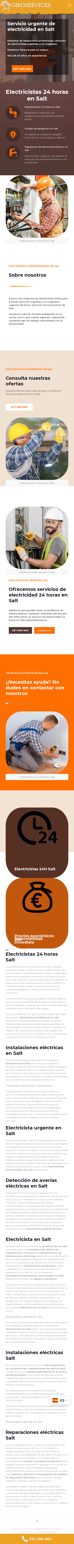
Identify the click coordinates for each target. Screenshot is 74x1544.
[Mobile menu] (69, 5)
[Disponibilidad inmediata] (37, 949)
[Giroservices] (26, 5)
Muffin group (43, 1528)
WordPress (50, 1532)
